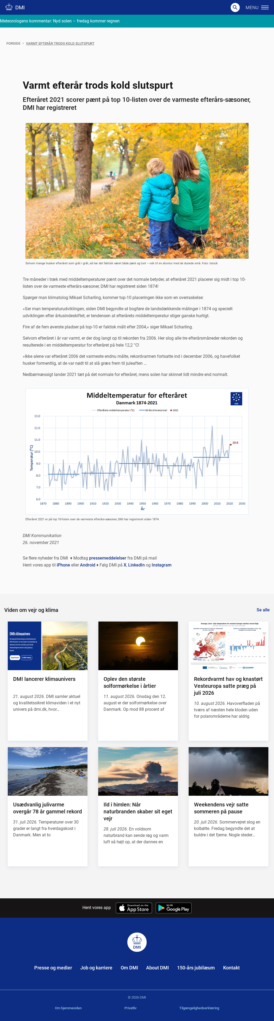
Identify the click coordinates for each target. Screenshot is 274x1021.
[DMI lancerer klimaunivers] (47, 646)
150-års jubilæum (196, 967)
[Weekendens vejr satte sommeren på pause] (228, 771)
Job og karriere (96, 967)
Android (87, 565)
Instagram (162, 565)
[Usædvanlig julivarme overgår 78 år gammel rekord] (47, 771)
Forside (13, 43)
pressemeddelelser (107, 558)
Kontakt (231, 967)
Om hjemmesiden (68, 1008)
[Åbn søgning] (235, 7)
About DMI (157, 967)
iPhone (63, 565)
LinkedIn (136, 565)
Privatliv (130, 1008)
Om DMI (129, 967)
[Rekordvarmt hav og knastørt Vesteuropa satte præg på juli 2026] (228, 646)
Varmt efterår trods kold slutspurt (60, 43)
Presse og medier (53, 967)
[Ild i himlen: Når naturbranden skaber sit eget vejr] (138, 771)
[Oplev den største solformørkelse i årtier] (138, 646)
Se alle (263, 609)
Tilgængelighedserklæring (199, 1008)
